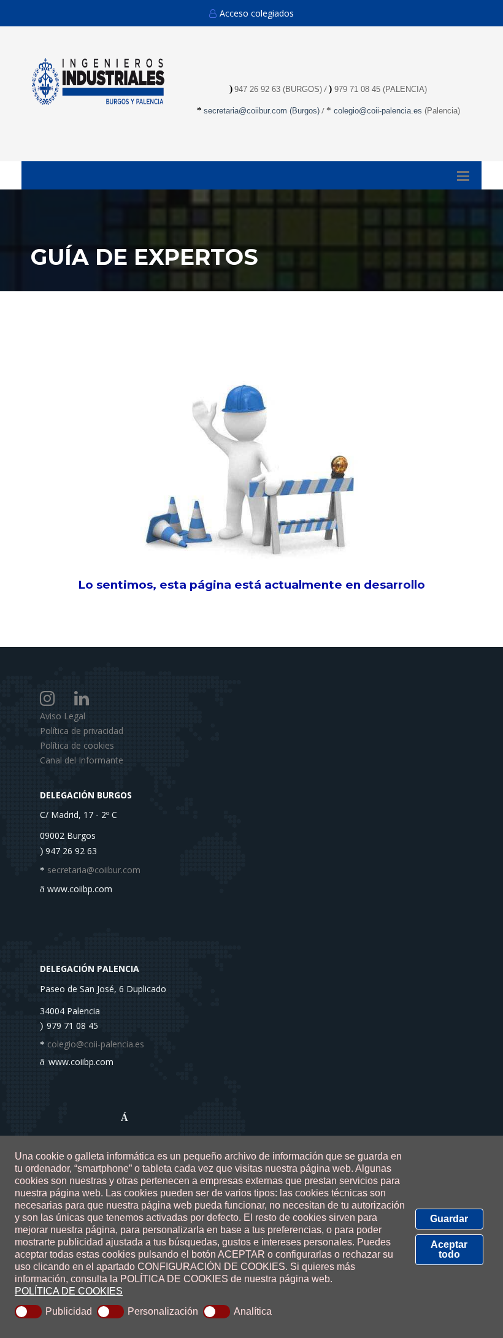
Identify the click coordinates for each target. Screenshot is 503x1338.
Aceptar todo (449, 1249)
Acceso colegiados (257, 13)
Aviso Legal (62, 716)
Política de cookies (77, 745)
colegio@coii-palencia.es (378, 110)
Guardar (449, 1219)
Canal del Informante (81, 760)
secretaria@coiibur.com (247, 110)
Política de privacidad (81, 730)
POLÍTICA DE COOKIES (69, 1291)
